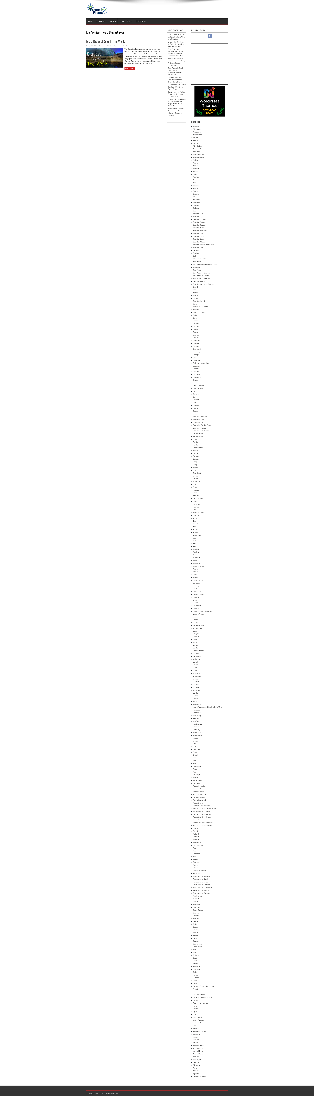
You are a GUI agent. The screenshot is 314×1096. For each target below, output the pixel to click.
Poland (195, 828)
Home (90, 21)
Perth (195, 769)
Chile (194, 357)
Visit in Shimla (198, 1051)
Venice (195, 1037)
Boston (195, 304)
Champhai (196, 341)
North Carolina (198, 732)
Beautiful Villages (199, 242)
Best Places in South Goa (202, 276)
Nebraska (196, 710)
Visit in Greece (198, 1048)
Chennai (196, 346)
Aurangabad (197, 180)
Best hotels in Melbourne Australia (205, 264)
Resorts (195, 865)
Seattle (195, 921)
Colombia (196, 369)
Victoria (195, 1043)
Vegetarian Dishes (199, 1031)
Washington (197, 1059)
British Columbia (198, 312)
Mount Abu (196, 690)
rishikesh (196, 899)
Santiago (196, 913)
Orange (195, 752)
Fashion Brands (198, 434)
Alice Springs (197, 146)
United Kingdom (198, 1020)
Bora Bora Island (199, 301)
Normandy (196, 730)
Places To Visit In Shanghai (203, 823)
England (196, 405)
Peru (194, 772)
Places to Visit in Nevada (202, 817)
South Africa (197, 944)
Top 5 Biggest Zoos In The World (105, 41)
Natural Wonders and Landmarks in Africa (207, 707)
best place (196, 267)
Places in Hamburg (199, 786)
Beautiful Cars (198, 214)
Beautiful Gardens (199, 225)
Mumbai (195, 693)
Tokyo (195, 992)
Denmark (196, 400)
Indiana (195, 529)
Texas (195, 981)
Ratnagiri (196, 862)
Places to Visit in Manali (201, 811)
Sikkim (195, 935)
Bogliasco (196, 295)
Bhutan (195, 293)
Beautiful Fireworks (199, 222)
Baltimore (196, 200)
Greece (195, 476)
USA (194, 1026)
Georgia (195, 462)
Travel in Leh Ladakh (200, 1003)
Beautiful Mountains (200, 231)
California (196, 324)
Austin (195, 183)
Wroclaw (196, 1071)
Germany (196, 467)
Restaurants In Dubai (200, 879)
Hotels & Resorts (199, 512)
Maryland (196, 648)
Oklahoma (196, 749)
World (195, 1068)
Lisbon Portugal (198, 594)
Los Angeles (197, 606)
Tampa (195, 975)
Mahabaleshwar (198, 625)
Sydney (195, 972)
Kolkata (195, 577)
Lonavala (196, 597)
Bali (194, 197)
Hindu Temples (198, 498)
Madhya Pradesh (199, 614)
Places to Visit (198, 803)
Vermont (196, 1040)
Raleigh (195, 859)
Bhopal (195, 287)
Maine (195, 631)
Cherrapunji (197, 349)
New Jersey (197, 715)
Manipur (195, 645)
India (194, 527)
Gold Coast (197, 473)
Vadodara (196, 1028)
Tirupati (195, 989)
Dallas (195, 391)
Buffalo (195, 315)
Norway (195, 738)
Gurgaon (196, 487)
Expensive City (198, 422)
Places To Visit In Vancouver (203, 825)
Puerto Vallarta (198, 845)
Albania (195, 140)
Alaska (195, 138)
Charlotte (196, 343)
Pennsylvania (197, 766)
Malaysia (196, 634)
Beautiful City (197, 216)
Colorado (196, 372)
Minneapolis (197, 676)
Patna (195, 763)
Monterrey (196, 687)
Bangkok (196, 205)
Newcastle (196, 727)
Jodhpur (195, 560)
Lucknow (196, 608)
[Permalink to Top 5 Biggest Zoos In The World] (104, 67)
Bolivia (195, 298)
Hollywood (196, 504)
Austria (195, 188)
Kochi (195, 575)
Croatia (195, 380)
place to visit (197, 780)
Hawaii (195, 493)
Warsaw (195, 1057)
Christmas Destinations (201, 363)
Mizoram (196, 682)
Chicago (196, 355)
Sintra (195, 938)
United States (198, 1023)
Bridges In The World (200, 307)
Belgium (196, 250)
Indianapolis (197, 535)
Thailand (196, 983)
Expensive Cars (198, 419)
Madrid (195, 620)
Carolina (196, 338)
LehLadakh (197, 591)
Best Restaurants (199, 281)
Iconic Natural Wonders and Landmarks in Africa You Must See (176, 37)
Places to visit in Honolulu (202, 806)
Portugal (196, 837)
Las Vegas (196, 583)
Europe (195, 411)
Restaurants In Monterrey (202, 885)
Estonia (195, 408)
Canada (195, 329)
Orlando (195, 755)
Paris (194, 758)
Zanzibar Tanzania (199, 1076)
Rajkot (195, 856)
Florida (195, 442)
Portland (196, 834)
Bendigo (196, 253)
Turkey (195, 1006)
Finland (195, 439)
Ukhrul (195, 1014)
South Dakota (198, 947)
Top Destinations (199, 995)
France (195, 450)
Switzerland (197, 966)
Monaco (195, 684)
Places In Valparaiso (200, 800)
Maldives (196, 637)
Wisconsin (196, 1065)
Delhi (194, 397)
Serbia (195, 924)
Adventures (197, 129)
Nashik (195, 699)
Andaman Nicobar (199, 154)
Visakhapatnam (198, 1045)
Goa (194, 470)
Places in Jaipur (198, 789)
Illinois (195, 521)
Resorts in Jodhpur (199, 871)
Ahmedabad (197, 132)
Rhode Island (197, 896)
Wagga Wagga (198, 1054)
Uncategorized (198, 1017)
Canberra (196, 335)
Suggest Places (125, 21)
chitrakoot (196, 360)
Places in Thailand (199, 797)
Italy (194, 544)
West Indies (197, 1062)
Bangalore (196, 202)
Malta (195, 639)
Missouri (196, 679)
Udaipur (195, 1009)
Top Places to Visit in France (203, 997)
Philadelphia (197, 775)
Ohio (194, 744)
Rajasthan (196, 854)
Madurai (195, 622)
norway (195, 741)
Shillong (195, 930)
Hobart (195, 501)
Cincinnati (196, 366)
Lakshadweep (198, 580)
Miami (195, 668)
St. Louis (196, 955)
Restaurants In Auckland (201, 876)
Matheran (196, 653)
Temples (196, 978)
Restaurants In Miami (200, 882)
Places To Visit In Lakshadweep (204, 809)
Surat (195, 958)
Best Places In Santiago (201, 273)
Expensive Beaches (200, 417)
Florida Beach (198, 448)
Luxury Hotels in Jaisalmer (202, 611)
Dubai (195, 403)
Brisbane (196, 309)
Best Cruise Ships (199, 259)
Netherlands (197, 713)
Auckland (196, 177)
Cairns (195, 318)
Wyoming (196, 1074)
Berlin (195, 256)
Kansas (195, 569)
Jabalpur (196, 549)
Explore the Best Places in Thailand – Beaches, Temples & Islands (176, 44)
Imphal (195, 524)
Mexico (195, 665)
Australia (196, 185)
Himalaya (196, 496)
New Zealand (197, 724)
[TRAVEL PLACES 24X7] (96, 12)
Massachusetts (198, 651)
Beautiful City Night (200, 219)
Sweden (195, 961)
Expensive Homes (199, 428)
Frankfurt (196, 456)
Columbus (196, 374)
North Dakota (197, 735)
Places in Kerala (198, 792)
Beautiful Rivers (198, 239)
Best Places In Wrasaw (201, 278)
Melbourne (196, 659)
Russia (195, 902)
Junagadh (196, 563)
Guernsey (196, 481)
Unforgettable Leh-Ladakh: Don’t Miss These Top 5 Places (175, 80)
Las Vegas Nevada (199, 586)
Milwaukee (196, 673)
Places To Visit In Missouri (202, 814)
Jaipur (195, 555)
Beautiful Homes (199, 228)
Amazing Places (198, 149)
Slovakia (196, 941)
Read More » (129, 68)
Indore (195, 538)
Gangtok (196, 459)
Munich (195, 696)
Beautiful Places (198, 236)
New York (196, 718)
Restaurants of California (201, 893)
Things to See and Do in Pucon (204, 986)
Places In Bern (198, 783)
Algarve (195, 143)
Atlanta (195, 174)
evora (195, 414)
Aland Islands (198, 135)
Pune (194, 848)
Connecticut (197, 377)
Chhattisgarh (197, 352)
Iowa (194, 541)
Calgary (195, 321)
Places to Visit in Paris (201, 820)
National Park (197, 704)
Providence (197, 842)
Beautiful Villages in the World (203, 245)
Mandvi (195, 642)
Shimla (195, 933)
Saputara (196, 916)
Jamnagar (196, 558)
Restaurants (101, 21)
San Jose (196, 907)
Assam (195, 171)
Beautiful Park (198, 233)
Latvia (195, 589)
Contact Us (141, 21)
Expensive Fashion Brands (202, 425)
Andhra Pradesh (198, 157)
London (195, 600)
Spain (195, 949)
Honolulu (196, 507)
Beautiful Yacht (198, 247)
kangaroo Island (198, 566)
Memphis (196, 662)
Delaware (196, 394)
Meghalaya (197, 656)
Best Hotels (197, 262)
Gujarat (195, 484)
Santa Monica (198, 910)
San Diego (196, 904)
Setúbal (195, 927)
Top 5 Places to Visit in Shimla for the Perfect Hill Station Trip (176, 94)
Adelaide (196, 126)
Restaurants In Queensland (202, 887)
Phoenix (196, 778)
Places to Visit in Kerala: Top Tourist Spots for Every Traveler (177, 87)
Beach (195, 211)
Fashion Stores (198, 436)
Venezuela (196, 1034)
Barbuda (196, 208)
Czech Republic (198, 386)
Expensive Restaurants (201, 431)
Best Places (197, 270)
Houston (196, 515)
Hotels (113, 21)
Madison (196, 617)
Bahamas (196, 194)
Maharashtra (197, 628)
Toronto (195, 1000)
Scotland (196, 918)
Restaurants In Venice (201, 890)
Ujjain (195, 1012)
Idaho (195, 518)
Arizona (195, 163)
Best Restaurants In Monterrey (204, 284)
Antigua (195, 160)
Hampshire (196, 490)
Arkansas (196, 169)
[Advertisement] (183, 9)
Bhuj (194, 290)
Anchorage (196, 152)
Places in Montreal (199, 794)
